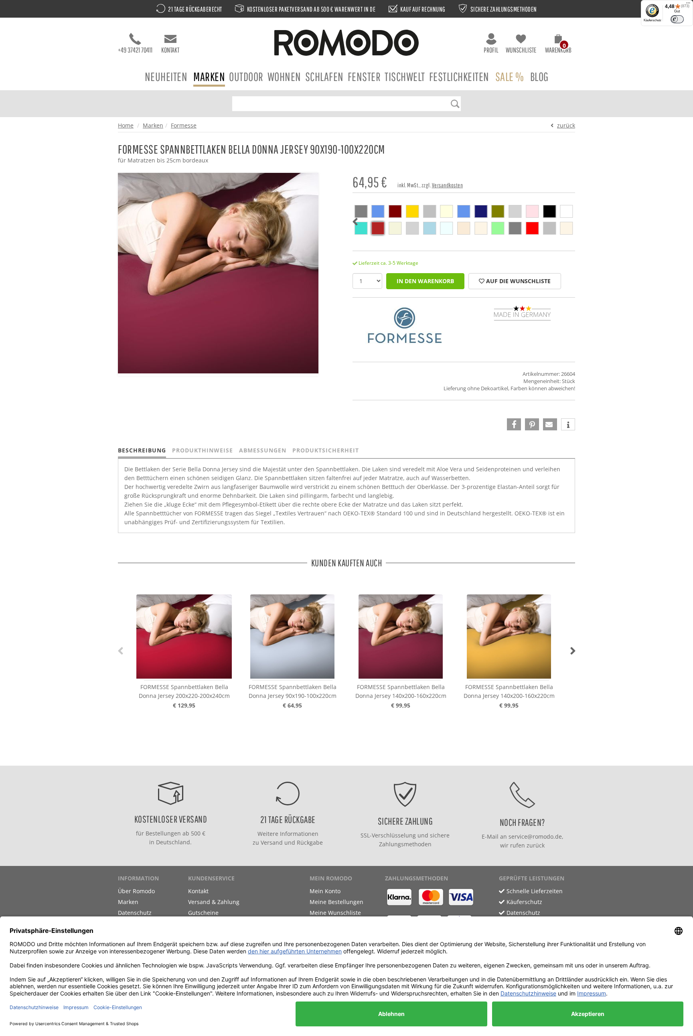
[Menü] (688, 5)
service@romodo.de (535, 836)
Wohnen (284, 76)
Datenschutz (135, 912)
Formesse (184, 125)
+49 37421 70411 (135, 50)
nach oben (344, 757)
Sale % (509, 76)
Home (126, 125)
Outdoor (246, 76)
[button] (558, 44)
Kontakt (170, 50)
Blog (539, 76)
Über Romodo (136, 891)
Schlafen (324, 76)
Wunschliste (521, 50)
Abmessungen (262, 450)
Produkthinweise (202, 450)
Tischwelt (405, 76)
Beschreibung (142, 450)
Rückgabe (310, 842)
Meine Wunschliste (335, 912)
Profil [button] (491, 50)
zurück (566, 125)
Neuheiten (166, 76)
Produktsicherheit (325, 450)
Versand (272, 842)
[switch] (677, 19)
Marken (209, 76)
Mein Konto (325, 891)
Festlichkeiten (459, 76)
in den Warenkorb (425, 281)
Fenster (364, 76)
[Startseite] (346, 44)
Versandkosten (447, 185)
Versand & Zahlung (213, 902)
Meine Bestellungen (336, 902)
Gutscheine (203, 912)
